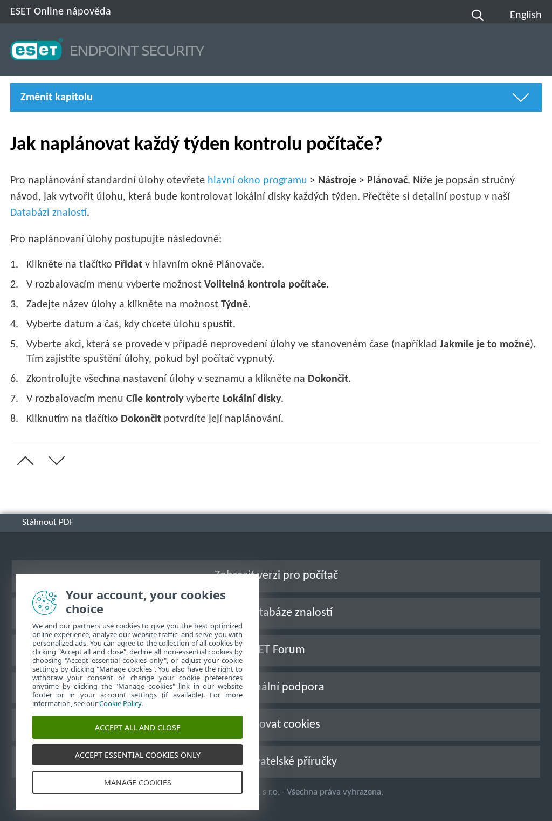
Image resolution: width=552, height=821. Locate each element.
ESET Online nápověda (60, 11)
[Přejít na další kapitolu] (54, 461)
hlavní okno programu (257, 180)
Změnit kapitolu (56, 97)
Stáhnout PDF (47, 522)
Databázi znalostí (48, 213)
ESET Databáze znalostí (276, 613)
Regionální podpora (276, 687)
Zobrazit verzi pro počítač (276, 575)
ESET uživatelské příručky (276, 762)
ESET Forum (276, 650)
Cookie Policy (120, 703)
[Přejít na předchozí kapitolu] (23, 461)
